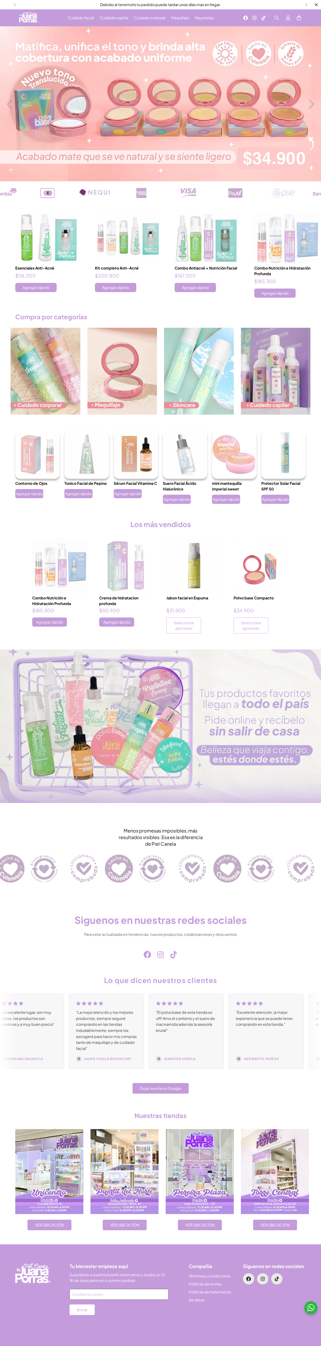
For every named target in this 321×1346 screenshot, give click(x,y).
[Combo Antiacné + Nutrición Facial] (207, 238)
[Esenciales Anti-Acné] (48, 238)
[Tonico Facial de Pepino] (86, 454)
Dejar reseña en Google (160, 1088)
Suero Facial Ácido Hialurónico (179, 486)
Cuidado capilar (114, 17)
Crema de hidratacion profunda (118, 601)
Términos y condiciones (210, 1275)
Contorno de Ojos (31, 483)
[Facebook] (245, 17)
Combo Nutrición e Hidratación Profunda (282, 270)
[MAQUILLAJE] (122, 371)
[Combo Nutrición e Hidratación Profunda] (287, 238)
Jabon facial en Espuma (187, 598)
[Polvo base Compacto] (261, 566)
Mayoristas (204, 17)
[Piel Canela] (28, 17)
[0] (299, 17)
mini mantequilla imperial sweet (227, 486)
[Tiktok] (263, 17)
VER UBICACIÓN (49, 1225)
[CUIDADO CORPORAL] (45, 371)
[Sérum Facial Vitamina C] (136, 454)
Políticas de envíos (205, 1283)
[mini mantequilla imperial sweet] (234, 454)
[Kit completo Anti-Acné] (127, 238)
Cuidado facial (81, 17)
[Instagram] (254, 17)
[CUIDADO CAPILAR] (276, 371)
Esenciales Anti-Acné (34, 267)
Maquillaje (180, 17)
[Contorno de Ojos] (37, 454)
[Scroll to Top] (311, 1320)
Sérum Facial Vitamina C (135, 483)
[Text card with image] (49, 1171)
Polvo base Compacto (254, 598)
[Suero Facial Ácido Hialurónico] (185, 454)
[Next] (306, 4)
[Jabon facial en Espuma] (194, 566)
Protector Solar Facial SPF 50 (280, 486)
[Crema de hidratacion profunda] (127, 566)
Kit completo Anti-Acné (117, 267)
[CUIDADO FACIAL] (199, 371)
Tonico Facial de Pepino (85, 483)
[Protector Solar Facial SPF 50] (283, 454)
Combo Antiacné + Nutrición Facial (206, 267)
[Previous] (14, 4)
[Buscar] (276, 18)
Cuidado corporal (149, 17)
